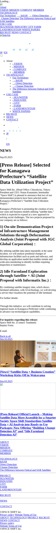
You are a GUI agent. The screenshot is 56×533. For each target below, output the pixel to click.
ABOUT (4, 442)
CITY (30, 26)
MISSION (14, 10)
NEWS (15, 32)
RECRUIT (5, 32)
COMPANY (26, 10)
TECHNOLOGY (9, 12)
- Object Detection (38, 15)
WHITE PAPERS (31, 29)
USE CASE (6, 24)
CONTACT (25, 32)
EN (5, 52)
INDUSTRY (20, 26)
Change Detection (9, 467)
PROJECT (5, 475)
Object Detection (8, 464)
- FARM (16, 105)
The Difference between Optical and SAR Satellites (25, 470)
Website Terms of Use (25, 514)
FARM (37, 26)
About (3, 7)
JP (1, 52)
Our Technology (8, 15)
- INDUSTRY (19, 100)
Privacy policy (7, 514)
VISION (4, 10)
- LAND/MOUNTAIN (23, 108)
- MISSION (18, 66)
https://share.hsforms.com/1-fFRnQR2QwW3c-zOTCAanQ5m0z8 (21, 326)
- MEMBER (18, 72)
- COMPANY (19, 69)
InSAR (3, 461)
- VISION (17, 63)
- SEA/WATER (20, 97)
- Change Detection (22, 86)
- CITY (16, 103)
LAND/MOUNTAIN (10, 29)
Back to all (5, 336)
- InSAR (22, 15)
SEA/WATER (7, 26)
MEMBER (38, 10)
